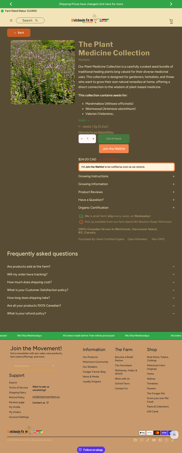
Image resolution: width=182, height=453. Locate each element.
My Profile (14, 407)
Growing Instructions (93, 176)
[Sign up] (53, 366)
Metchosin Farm (23, 440)
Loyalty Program (92, 381)
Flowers (151, 388)
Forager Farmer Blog (94, 371)
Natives (151, 378)
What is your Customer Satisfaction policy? (37, 290)
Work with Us (122, 378)
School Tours (122, 383)
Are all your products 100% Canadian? (34, 306)
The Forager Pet (156, 393)
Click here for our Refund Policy (96, 132)
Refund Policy (17, 397)
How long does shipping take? (28, 298)
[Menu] (11, 20)
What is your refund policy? (26, 313)
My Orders (15, 412)
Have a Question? (91, 200)
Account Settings (19, 417)
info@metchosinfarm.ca (46, 396)
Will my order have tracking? (27, 274)
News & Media (91, 376)
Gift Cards (152, 411)
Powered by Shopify (42, 440)
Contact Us (121, 388)
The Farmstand (123, 365)
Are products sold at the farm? (28, 266)
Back (21, 32)
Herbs (150, 373)
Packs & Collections (158, 406)
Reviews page (17, 402)
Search (13, 382)
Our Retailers (90, 366)
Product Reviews (90, 192)
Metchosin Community (95, 361)
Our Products (90, 357)
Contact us (39, 402)
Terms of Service (18, 387)
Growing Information (93, 184)
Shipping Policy (17, 392)
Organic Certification (93, 208)
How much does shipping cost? (29, 282)
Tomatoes (152, 383)
